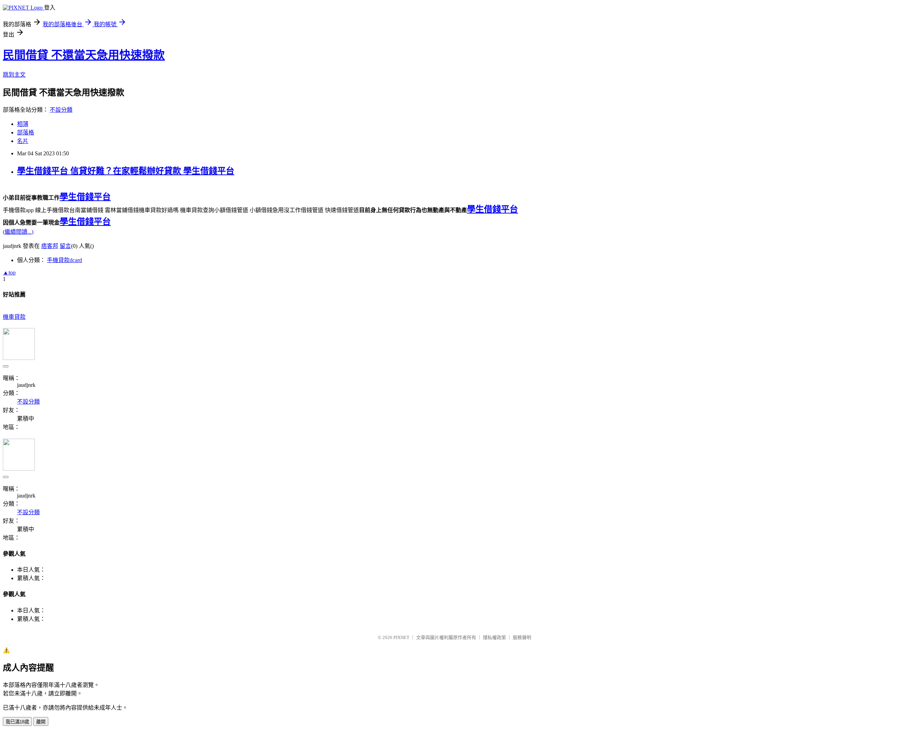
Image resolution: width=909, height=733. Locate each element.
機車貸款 (14, 317)
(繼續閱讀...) (18, 232)
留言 (65, 246)
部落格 (25, 132)
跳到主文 (14, 75)
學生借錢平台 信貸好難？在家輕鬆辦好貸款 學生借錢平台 (125, 171)
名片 (22, 141)
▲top (9, 273)
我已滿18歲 (17, 721)
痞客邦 (49, 246)
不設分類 (61, 110)
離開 (40, 721)
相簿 (22, 124)
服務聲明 (522, 637)
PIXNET (401, 637)
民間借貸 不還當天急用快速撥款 (84, 55)
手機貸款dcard (64, 260)
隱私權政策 (494, 637)
